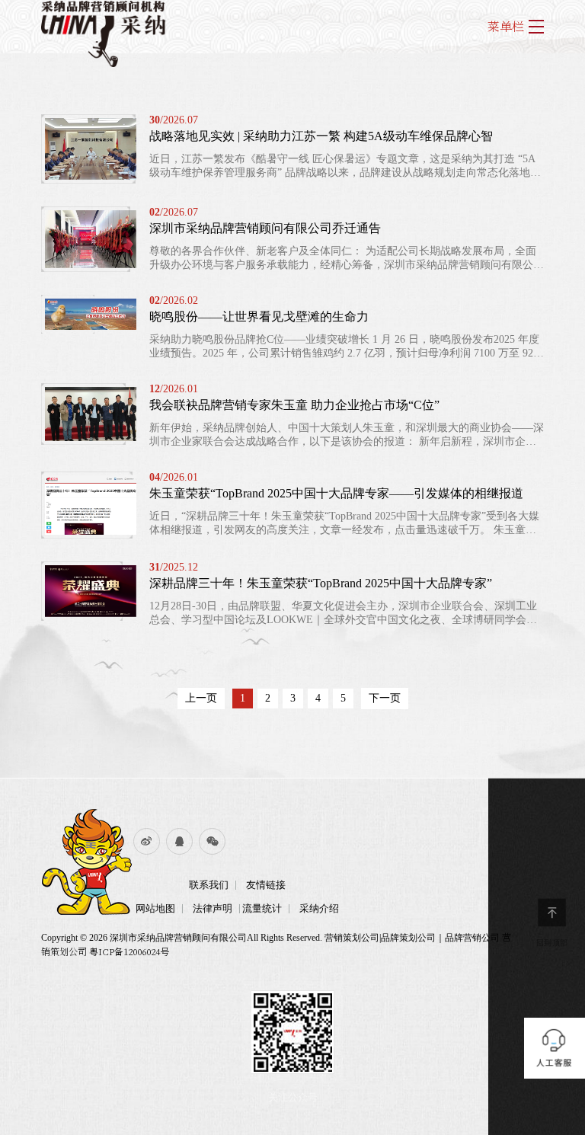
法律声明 (212, 908)
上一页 (201, 698)
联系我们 (209, 884)
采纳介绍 (319, 908)
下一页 (385, 698)
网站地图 (155, 908)
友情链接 (266, 884)
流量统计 (262, 908)
